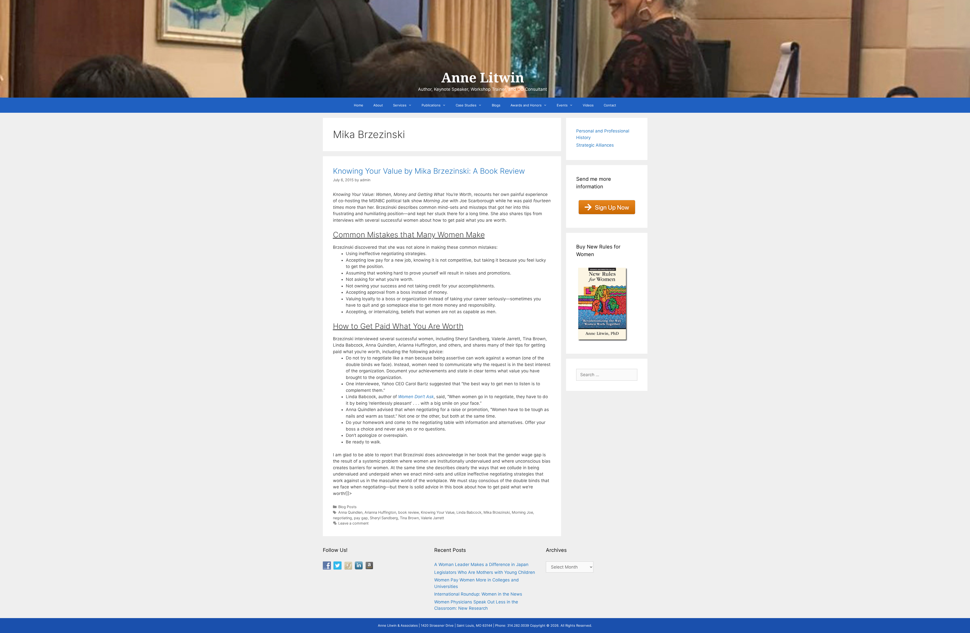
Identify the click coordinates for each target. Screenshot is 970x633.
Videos (588, 105)
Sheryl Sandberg (384, 518)
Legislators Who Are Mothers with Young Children (484, 572)
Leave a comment (353, 523)
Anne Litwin (482, 78)
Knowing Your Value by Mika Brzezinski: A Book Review (429, 170)
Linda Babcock (468, 512)
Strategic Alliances (595, 145)
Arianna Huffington (380, 512)
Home (358, 105)
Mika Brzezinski (496, 512)
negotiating (342, 518)
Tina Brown (409, 518)
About (378, 105)
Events (562, 105)
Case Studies (466, 105)
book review (408, 512)
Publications (431, 105)
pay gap (361, 518)
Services (399, 105)
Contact (610, 105)
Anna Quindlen (350, 512)
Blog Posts (347, 507)
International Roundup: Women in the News (478, 594)
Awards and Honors (526, 105)
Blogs (496, 105)
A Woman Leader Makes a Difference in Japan (481, 564)
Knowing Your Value (437, 512)
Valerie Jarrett (432, 518)
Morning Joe (522, 512)
